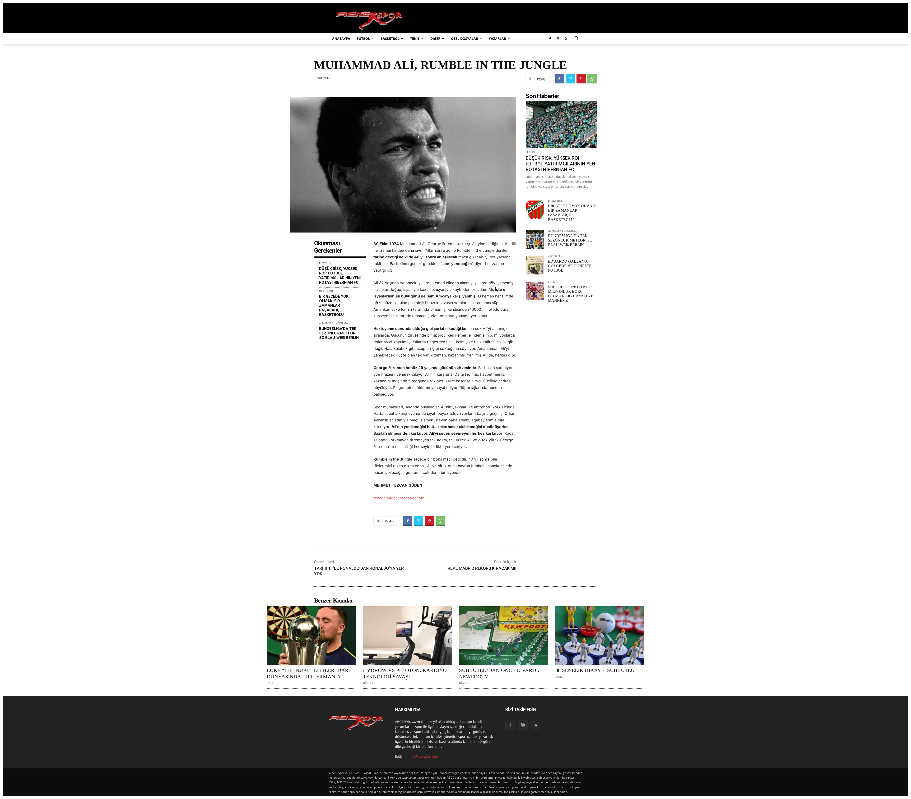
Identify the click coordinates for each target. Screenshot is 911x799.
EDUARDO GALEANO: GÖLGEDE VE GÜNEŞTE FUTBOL (569, 265)
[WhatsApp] (592, 78)
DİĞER (435, 38)
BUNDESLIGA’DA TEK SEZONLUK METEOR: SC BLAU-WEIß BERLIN (339, 333)
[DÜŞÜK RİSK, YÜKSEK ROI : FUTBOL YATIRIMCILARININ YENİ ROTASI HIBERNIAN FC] (561, 124)
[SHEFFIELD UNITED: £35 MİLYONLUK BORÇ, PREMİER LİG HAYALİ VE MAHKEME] (535, 291)
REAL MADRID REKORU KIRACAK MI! (482, 568)
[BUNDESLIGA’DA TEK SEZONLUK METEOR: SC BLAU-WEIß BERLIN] (535, 239)
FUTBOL (363, 38)
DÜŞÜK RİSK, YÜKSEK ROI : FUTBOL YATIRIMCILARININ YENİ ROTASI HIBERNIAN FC (340, 275)
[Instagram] (558, 38)
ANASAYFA (341, 38)
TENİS (415, 38)
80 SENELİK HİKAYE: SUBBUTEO (595, 670)
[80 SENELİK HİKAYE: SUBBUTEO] (600, 635)
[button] (576, 39)
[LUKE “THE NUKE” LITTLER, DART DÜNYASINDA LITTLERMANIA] (311, 635)
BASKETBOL (390, 38)
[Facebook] (549, 38)
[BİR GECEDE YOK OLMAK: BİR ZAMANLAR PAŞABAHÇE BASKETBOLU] (535, 210)
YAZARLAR (497, 38)
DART (270, 683)
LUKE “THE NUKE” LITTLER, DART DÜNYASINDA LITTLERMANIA (309, 673)
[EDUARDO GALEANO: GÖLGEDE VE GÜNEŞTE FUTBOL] (535, 265)
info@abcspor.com (423, 756)
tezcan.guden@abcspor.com (398, 498)
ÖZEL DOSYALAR (464, 38)
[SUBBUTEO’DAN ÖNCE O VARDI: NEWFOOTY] (503, 635)
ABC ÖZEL (554, 256)
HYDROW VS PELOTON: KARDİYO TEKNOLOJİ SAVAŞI (405, 673)
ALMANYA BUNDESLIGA (333, 323)
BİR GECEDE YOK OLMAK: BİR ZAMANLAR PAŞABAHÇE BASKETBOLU (334, 305)
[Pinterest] (581, 78)
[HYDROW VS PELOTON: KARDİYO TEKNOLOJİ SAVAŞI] (407, 635)
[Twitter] (566, 38)
